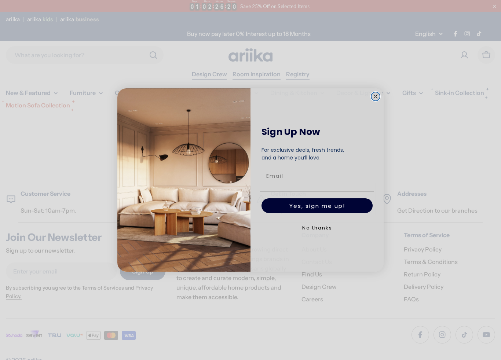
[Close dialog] (375, 96)
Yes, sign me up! (317, 206)
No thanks (317, 227)
